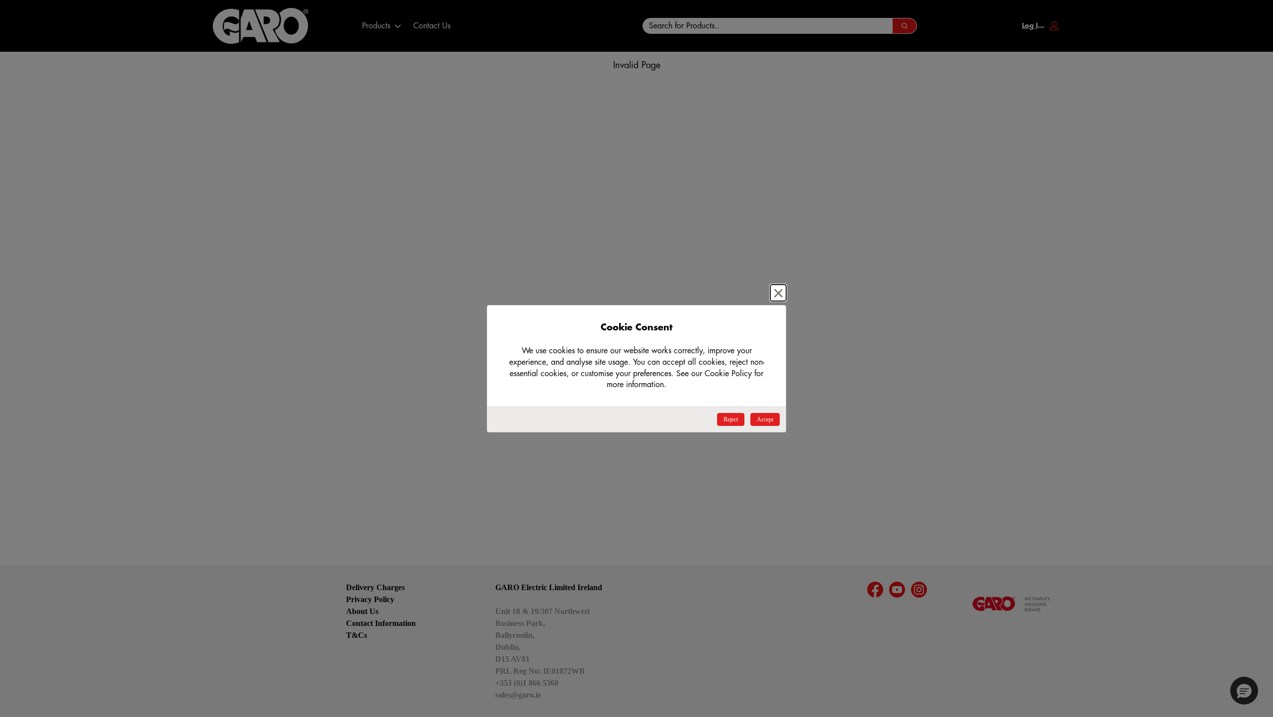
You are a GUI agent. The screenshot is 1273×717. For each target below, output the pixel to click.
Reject (731, 419)
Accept (765, 419)
